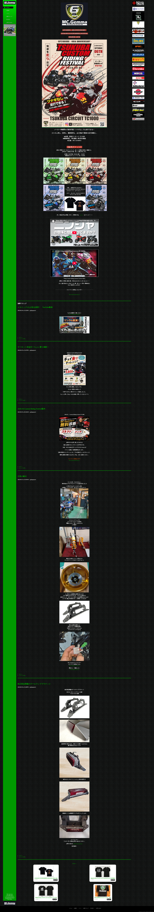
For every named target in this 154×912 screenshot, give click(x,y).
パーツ (7, 13)
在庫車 (7, 10)
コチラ (81, 214)
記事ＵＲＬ (21, 337)
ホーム (7, 7)
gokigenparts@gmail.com (74, 669)
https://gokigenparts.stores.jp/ (74, 294)
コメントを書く (22, 338)
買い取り (8, 19)
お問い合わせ (9, 22)
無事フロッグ (9, 16)
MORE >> (74, 863)
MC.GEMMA (146, 911)
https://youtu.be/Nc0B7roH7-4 (74, 314)
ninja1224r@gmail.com (77, 843)
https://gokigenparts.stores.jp (74, 460)
